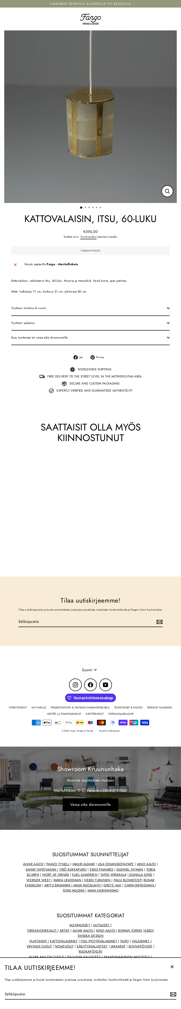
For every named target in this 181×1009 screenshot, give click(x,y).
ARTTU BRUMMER (57, 885)
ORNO (137, 930)
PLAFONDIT (38, 941)
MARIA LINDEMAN (67, 880)
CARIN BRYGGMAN (139, 885)
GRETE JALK (112, 885)
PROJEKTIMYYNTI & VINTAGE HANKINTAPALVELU (80, 707)
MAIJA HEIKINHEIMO (103, 890)
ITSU (84, 941)
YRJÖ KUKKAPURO (72, 869)
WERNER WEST (38, 880)
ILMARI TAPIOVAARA (41, 869)
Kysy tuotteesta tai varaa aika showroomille (39, 337)
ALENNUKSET (79, 925)
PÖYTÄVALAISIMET (103, 941)
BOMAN (124, 930)
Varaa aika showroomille (90, 804)
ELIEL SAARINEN (84, 874)
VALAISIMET (141, 941)
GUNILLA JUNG (140, 874)
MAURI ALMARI (84, 864)
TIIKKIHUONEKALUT (42, 930)
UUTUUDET (102, 925)
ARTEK (65, 930)
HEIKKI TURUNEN (97, 880)
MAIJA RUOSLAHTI (86, 885)
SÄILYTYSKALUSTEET (92, 946)
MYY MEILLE (39, 707)
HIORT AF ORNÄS (55, 874)
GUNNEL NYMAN (129, 869)
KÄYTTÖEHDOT (95, 714)
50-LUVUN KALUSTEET (84, 957)
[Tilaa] (172, 994)
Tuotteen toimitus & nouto (28, 308)
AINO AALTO (146, 864)
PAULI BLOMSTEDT (128, 880)
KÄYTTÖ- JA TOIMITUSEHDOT (64, 714)
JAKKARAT (118, 946)
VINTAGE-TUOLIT (39, 946)
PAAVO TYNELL (58, 864)
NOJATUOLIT (64, 946)
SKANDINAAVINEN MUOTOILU (127, 957)
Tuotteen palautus (23, 323)
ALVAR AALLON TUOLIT (47, 957)
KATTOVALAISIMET (64, 941)
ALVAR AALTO (33, 864)
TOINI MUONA (74, 890)
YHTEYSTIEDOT (18, 707)
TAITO (124, 941)
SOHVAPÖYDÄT (140, 946)
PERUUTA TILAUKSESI (159, 707)
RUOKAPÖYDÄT (91, 951)
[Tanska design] (150, 957)
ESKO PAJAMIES (101, 869)
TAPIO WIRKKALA (113, 874)
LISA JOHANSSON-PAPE (116, 864)
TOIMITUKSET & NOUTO (128, 707)
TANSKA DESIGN (90, 935)
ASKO (148, 930)
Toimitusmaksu (88, 237)
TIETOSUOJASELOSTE (121, 714)
